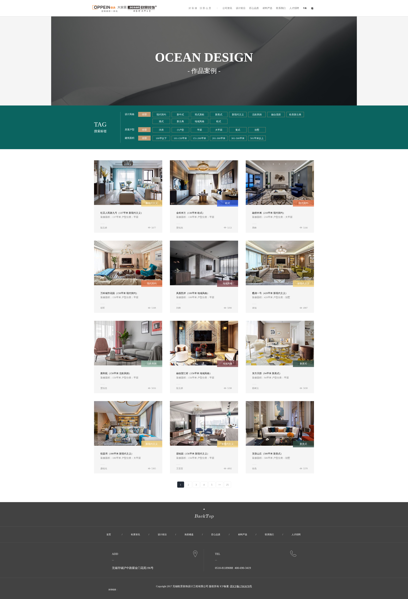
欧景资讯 (135, 534)
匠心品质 (254, 8)
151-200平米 (199, 138)
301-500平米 (237, 138)
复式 (237, 130)
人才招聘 (294, 8)
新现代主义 (238, 114)
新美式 (218, 114)
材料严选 (267, 8)
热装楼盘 (189, 534)
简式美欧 (199, 114)
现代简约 (161, 114)
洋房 (161, 130)
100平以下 (161, 138)
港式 (161, 121)
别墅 (257, 130)
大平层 (218, 130)
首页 (108, 534)
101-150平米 (180, 138)
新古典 (180, 121)
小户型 (180, 130)
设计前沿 (240, 8)
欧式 (218, 121)
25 (227, 484)
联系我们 (281, 8)
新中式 (180, 114)
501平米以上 (257, 138)
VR (305, 8)
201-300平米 (218, 138)
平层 (199, 130)
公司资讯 (227, 8)
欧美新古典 (295, 114)
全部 (144, 114)
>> (219, 484)
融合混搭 (276, 114)
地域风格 (199, 121)
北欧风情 (257, 114)
